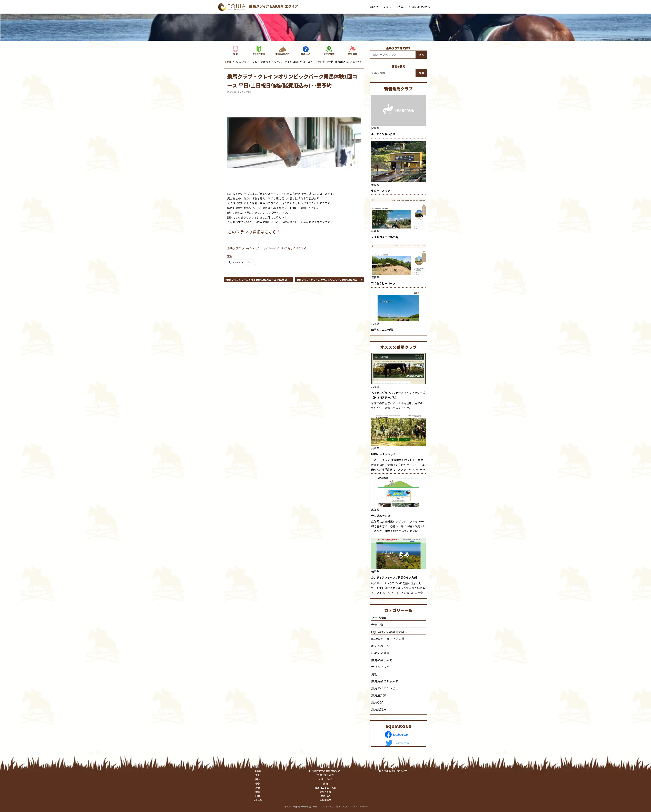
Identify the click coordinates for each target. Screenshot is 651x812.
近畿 (257, 787)
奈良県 (375, 185)
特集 (400, 7)
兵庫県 (375, 448)
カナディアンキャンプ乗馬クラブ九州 (394, 577)
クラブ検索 (378, 618)
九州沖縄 (257, 800)
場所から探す (379, 7)
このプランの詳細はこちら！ (254, 232)
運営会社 (393, 767)
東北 (257, 775)
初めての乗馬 (380, 653)
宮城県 (375, 128)
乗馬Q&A (377, 702)
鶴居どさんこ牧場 (382, 330)
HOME (228, 62)
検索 (421, 55)
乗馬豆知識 (378, 695)
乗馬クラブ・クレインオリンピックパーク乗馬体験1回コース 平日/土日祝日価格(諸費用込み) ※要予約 (328, 280)
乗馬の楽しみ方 (381, 660)
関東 (257, 779)
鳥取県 (375, 510)
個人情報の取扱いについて (393, 771)
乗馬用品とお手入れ (385, 681)
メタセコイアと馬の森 (384, 237)
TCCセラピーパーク (383, 283)
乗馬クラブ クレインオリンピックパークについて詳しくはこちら (267, 248)
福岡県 (375, 571)
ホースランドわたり (383, 134)
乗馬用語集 (378, 709)
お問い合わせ (418, 7)
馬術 (374, 674)
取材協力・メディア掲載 (388, 639)
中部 (257, 783)
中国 (257, 792)
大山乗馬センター (382, 516)
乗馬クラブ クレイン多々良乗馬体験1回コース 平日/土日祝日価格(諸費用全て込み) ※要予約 (258, 280)
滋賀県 (375, 231)
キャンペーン (380, 646)
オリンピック (380, 667)
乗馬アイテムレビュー (386, 688)
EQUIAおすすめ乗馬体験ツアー (392, 632)
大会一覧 (377, 624)
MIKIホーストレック (383, 454)
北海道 (375, 323)
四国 (257, 796)
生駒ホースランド (382, 191)
